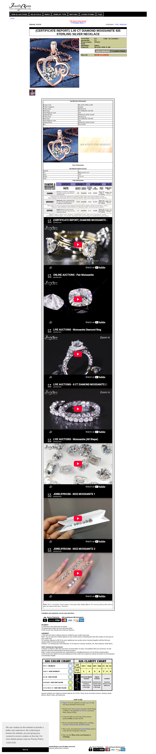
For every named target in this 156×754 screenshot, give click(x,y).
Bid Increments (85, 725)
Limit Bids (66, 725)
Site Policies (82, 711)
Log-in (88, 703)
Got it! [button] (25, 750)
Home (12, 18)
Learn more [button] (11, 742)
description (77, 709)
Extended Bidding (85, 729)
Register (65, 703)
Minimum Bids (73, 725)
